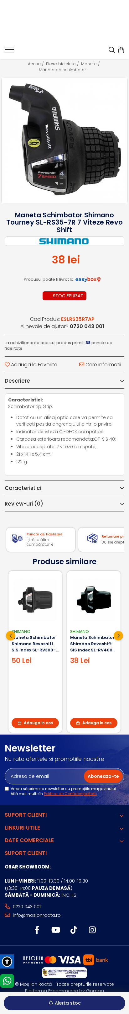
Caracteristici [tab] (23, 488)
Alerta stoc (68, 1003)
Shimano (21, 631)
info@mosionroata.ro (36, 915)
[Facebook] (36, 930)
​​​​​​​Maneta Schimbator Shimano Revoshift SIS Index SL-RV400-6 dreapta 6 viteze (92, 643)
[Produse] (9, 51)
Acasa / (36, 64)
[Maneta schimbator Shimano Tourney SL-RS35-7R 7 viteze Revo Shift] (64, 140)
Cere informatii (102, 364)
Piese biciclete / (63, 64)
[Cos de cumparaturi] (121, 50)
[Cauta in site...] (112, 50)
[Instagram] (92, 930)
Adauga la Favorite (33, 364)
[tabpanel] (64, 140)
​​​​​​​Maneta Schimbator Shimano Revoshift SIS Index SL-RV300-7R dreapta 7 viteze (34, 643)
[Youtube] (55, 930)
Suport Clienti (26, 815)
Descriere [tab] (17, 381)
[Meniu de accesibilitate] (7, 961)
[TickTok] (73, 930)
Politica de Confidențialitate (70, 793)
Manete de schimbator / (64, 70)
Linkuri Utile (22, 827)
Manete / (91, 64)
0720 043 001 (26, 907)
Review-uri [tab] (24, 503)
